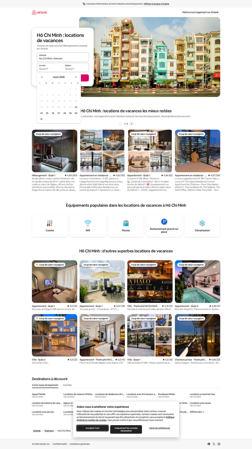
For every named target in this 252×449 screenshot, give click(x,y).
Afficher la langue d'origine (156, 4)
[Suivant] (131, 123)
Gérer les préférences (159, 428)
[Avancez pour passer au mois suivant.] (76, 77)
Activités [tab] (67, 385)
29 (70, 113)
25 (47, 113)
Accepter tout (92, 428)
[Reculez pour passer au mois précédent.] (42, 77)
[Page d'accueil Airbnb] (39, 12)
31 (41, 119)
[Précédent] (120, 123)
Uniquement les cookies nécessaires (126, 429)
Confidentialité (60, 444)
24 (41, 113)
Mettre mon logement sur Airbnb (200, 12)
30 (76, 113)
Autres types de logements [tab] (45, 385)
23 (76, 107)
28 (64, 113)
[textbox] (49, 69)
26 (53, 113)
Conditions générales (80, 444)
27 (59, 113)
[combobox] (63, 58)
